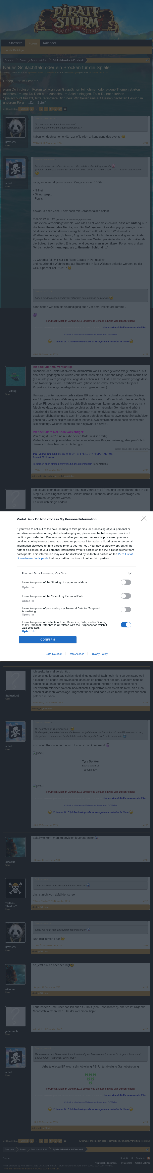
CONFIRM (47, 639)
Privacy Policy (99, 653)
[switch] (126, 582)
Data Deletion (54, 653)
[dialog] (76, 586)
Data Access (76, 653)
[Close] (145, 519)
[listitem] (76, 573)
